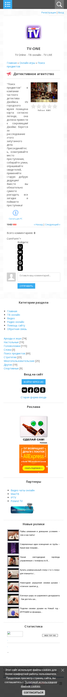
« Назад (38, 224)
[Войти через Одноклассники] (20, 268)
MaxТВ (15, 494)
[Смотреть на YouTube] (33, 442)
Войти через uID (33, 381)
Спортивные (11, 368)
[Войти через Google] (20, 262)
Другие (8, 364)
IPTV (13, 497)
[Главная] (34, 40)
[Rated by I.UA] (15, 635)
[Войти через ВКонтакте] (20, 252)
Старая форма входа (33, 397)
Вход (61, 12)
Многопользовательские (19, 361)
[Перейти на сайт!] (33, 472)
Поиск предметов (14, 353)
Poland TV (17, 501)
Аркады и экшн (12, 338)
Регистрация (48, 12)
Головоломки (12, 346)
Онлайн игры (27, 63)
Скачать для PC (15, 218)
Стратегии (10, 357)
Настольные (11, 342)
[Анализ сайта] (50, 635)
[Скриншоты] (44, 92)
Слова (7, 349)
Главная (12, 63)
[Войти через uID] (20, 246)
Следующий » (52, 224)
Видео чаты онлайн (23, 490)
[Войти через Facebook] (20, 257)
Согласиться (33, 692)
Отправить (26, 286)
